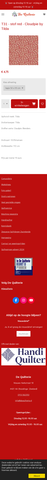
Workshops (6, 184)
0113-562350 (23, 394)
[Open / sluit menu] (3, 14)
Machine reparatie (9, 214)
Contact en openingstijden (13, 243)
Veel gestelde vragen (10, 202)
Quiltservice (6, 208)
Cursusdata (6, 178)
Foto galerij (6, 190)
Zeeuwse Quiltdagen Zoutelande (15, 231)
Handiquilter (6, 219)
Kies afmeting (9, 82)
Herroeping (6, 237)
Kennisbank (6, 225)
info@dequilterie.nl (23, 400)
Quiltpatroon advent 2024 (12, 249)
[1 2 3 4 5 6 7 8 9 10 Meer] (5, 103)
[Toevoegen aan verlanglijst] (42, 103)
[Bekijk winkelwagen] (44, 14)
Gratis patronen (8, 196)
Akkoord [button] (37, 476)
